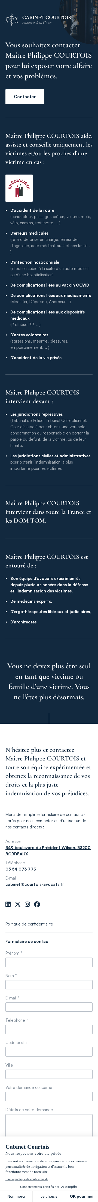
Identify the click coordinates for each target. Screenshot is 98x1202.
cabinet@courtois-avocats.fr (34, 884)
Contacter (25, 96)
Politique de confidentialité (29, 924)
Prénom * (13, 953)
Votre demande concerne (28, 1087)
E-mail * (12, 998)
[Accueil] (49, 20)
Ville (9, 1065)
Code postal (16, 1042)
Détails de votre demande (29, 1109)
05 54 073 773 (20, 869)
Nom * (11, 975)
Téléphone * (16, 1020)
